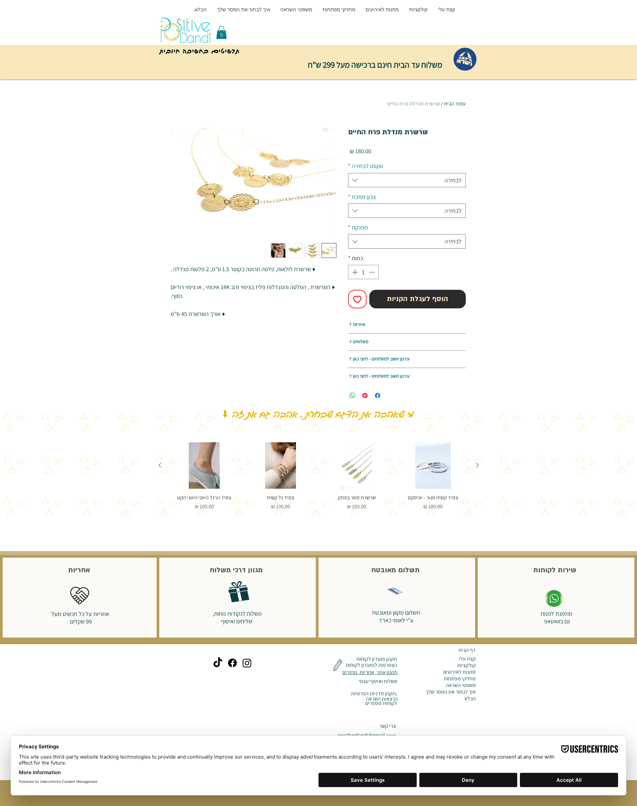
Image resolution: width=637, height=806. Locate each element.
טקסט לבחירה (365, 166)
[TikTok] (218, 663)
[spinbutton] (363, 272)
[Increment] (354, 272)
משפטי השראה (461, 685)
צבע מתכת (362, 197)
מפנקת (358, 227)
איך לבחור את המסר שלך (451, 692)
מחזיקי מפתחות (460, 678)
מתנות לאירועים (459, 672)
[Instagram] (247, 663)
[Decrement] (372, 272)
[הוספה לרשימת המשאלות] (357, 299)
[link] (221, 32)
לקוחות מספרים (380, 703)
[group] (318, 476)
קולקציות (466, 665)
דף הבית (467, 650)
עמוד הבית (455, 103)
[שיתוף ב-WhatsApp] (352, 396)
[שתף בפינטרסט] (365, 396)
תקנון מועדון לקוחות (376, 658)
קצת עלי (467, 658)
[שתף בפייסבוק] (378, 396)
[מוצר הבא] (160, 465)
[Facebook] (232, 663)
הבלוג (470, 698)
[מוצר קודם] (477, 465)
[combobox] (407, 180)
